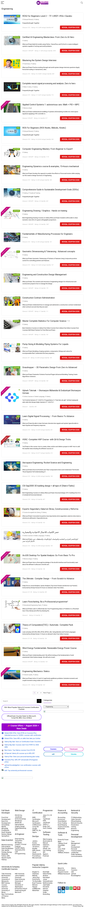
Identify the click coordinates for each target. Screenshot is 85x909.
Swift (44, 828)
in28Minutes (36, 888)
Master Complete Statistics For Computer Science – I (45, 321)
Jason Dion (36, 877)
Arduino (66, 852)
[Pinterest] (78, 888)
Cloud (34, 852)
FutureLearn (74, 749)
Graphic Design (20, 826)
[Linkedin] (59, 891)
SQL (3, 850)
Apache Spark (6, 858)
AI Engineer (19, 834)
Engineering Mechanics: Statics (36, 671)
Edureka (73, 754)
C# (51, 815)
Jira (49, 848)
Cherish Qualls (28, 675)
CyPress (45, 846)
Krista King (46, 894)
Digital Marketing (20, 828)
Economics (61, 819)
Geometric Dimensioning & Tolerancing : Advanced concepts (48, 251)
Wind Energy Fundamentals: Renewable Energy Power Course (49, 648)
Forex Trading (62, 823)
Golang (49, 828)
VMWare (60, 852)
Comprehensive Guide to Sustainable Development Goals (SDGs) (50, 189)
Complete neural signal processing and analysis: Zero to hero (48, 83)
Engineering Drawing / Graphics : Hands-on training (44, 211)
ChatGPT (18, 844)
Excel (65, 843)
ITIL (37, 830)
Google (34, 828)
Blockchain (61, 828)
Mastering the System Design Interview (39, 60)
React (3, 832)
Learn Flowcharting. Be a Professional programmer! (45, 602)
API (44, 852)
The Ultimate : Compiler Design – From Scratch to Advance (48, 578)
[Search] (81, 2)
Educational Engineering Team (32, 605)
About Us (61, 868)
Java (44, 815)
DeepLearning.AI (20, 890)
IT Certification (37, 811)
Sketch (21, 824)
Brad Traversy (36, 883)
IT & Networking (76, 817)
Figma (17, 824)
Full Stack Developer (6, 811)
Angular (8, 832)
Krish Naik (46, 872)
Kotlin (45, 826)
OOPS (45, 824)
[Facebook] (59, 888)
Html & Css (18, 815)
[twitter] (63, 888)
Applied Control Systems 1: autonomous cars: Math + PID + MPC (50, 104)
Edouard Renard (28, 19)
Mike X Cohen (28, 87)
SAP (59, 847)
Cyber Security (76, 819)
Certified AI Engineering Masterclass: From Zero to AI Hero (48, 37)
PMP (33, 830)
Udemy (37, 19)
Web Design (20, 810)
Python (4, 856)
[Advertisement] (63, 774)
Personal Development (76, 835)
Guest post (61, 870)
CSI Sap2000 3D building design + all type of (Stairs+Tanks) (48, 486)
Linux (59, 849)
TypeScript (46, 819)
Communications (76, 856)
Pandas (4, 852)
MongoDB (5, 828)
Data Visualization (7, 848)
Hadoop (4, 859)
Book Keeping (62, 825)
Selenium (46, 845)
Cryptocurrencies (63, 827)
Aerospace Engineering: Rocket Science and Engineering (47, 463)
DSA (44, 821)
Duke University (20, 879)
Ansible (34, 848)
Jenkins (34, 841)
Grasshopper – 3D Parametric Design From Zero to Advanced (49, 367)
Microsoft (18, 892)
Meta (3, 898)
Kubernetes (36, 845)
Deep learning (19, 839)
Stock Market (62, 821)
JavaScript (18, 817)
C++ (48, 815)
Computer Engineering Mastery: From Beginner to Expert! (47, 149)
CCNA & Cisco (36, 825)
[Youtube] (74, 888)
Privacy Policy (77, 906)
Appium (45, 854)
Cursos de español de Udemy (32, 512)
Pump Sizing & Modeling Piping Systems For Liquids (45, 344)
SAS (8, 856)
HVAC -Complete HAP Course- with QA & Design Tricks (46, 439)
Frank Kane (27, 64)
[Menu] (2, 2)
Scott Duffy (36, 879)
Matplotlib (5, 854)
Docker (34, 843)
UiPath (45, 848)
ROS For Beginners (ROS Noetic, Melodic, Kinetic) (44, 128)
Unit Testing (47, 850)
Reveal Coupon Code (70, 27)
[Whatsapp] (71, 888)
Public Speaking (76, 854)
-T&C (82, 906)
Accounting (61, 817)
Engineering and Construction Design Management (44, 274)
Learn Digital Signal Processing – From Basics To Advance (48, 416)
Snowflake (61, 845)
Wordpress (18, 821)
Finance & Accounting (62, 811)
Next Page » (47, 693)
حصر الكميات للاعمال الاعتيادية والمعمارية (40, 532)
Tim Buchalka (36, 881)
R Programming (20, 853)
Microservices (36, 858)
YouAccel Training (35, 193)
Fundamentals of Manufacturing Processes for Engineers (47, 234)
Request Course (63, 872)
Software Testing (46, 833)
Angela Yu (35, 872)
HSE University (19, 874)
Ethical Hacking (76, 821)
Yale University (6, 874)
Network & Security (75, 811)
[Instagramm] (67, 888)
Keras (20, 842)
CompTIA (35, 827)
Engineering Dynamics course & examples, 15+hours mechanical (50, 166)
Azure (38, 850)
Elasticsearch (36, 854)
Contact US (30, 906)
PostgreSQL (5, 830)
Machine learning (7, 845)
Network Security (76, 823)
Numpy (9, 852)
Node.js (4, 834)
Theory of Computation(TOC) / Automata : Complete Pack (47, 625)
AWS (34, 850)
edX (53, 754)
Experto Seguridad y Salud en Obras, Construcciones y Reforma (50, 509)
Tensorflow (18, 840)
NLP (16, 842)
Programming (48, 810)
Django (9, 834)
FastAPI (17, 848)
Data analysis (6, 846)
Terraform (35, 846)
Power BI (61, 839)
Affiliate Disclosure (64, 874)
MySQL (4, 827)
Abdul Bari (35, 890)
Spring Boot (5, 836)
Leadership (74, 852)
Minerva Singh (28, 108)
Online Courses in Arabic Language (34, 535)
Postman (46, 856)
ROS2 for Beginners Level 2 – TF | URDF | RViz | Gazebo (47, 16)
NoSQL (7, 850)
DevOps (35, 836)
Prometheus (36, 856)
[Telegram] (63, 891)
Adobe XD (18, 822)
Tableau (60, 843)
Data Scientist (7, 840)
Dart (48, 826)
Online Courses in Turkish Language (34, 396)
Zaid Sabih (46, 885)
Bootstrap (22, 819)
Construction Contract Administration (38, 298)
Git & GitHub (5, 825)
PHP (44, 817)
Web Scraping (47, 839)
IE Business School (21, 888)
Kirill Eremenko (48, 883)
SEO (16, 830)
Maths (23, 848)
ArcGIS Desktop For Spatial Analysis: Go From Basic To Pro (48, 555)
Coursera (53, 749)
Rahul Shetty (47, 874)
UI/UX (17, 819)
